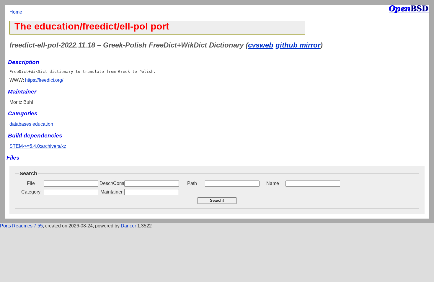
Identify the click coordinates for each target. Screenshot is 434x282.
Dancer (128, 225)
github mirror (297, 45)
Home (15, 11)
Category (30, 191)
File (31, 183)
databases (20, 124)
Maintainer (111, 191)
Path (192, 183)
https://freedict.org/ (44, 80)
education (42, 124)
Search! (217, 200)
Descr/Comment (111, 183)
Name (272, 183)
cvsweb (260, 45)
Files (12, 158)
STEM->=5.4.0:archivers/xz (37, 146)
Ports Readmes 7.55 (21, 225)
